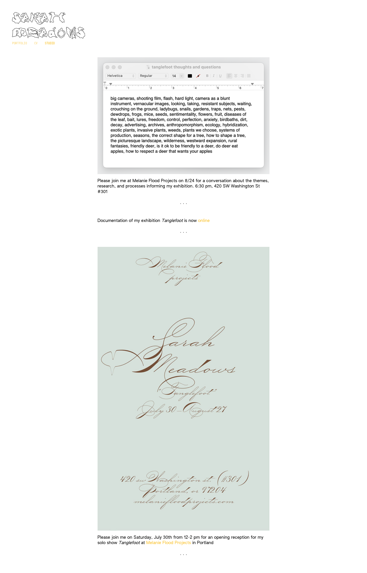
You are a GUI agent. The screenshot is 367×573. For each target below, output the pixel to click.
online (204, 221)
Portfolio (19, 43)
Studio (50, 43)
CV (36, 43)
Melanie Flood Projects (168, 543)
